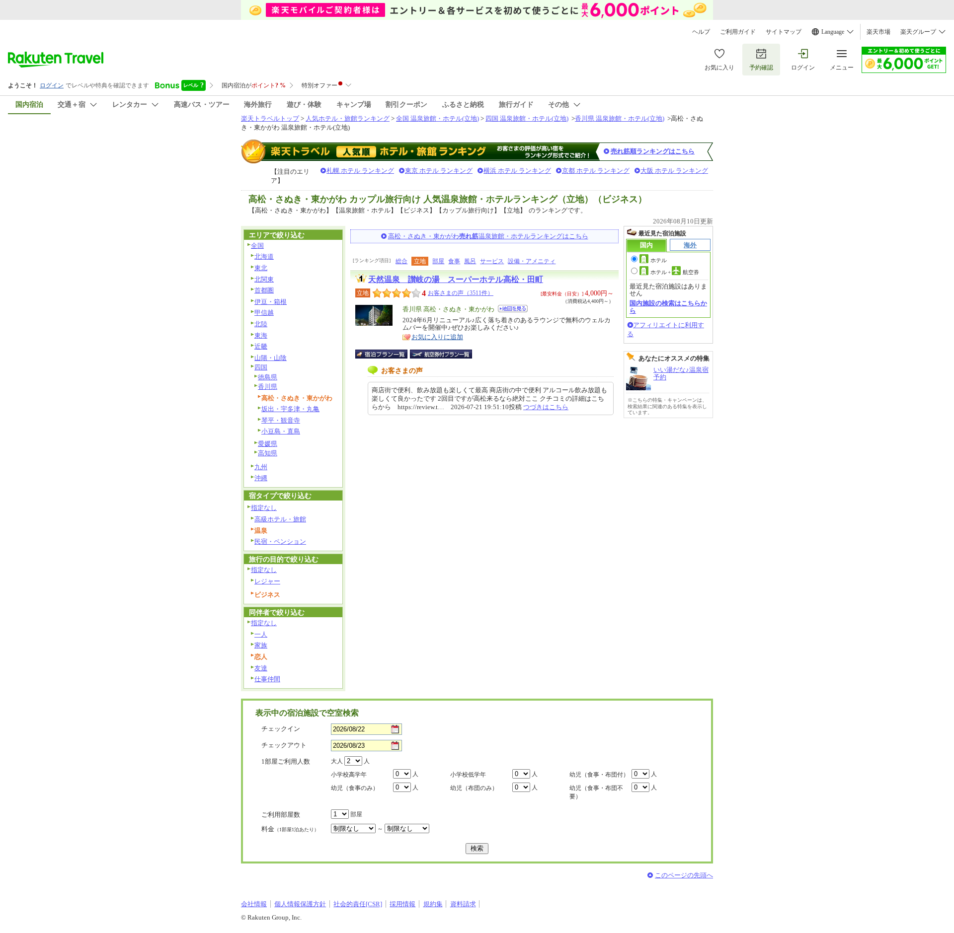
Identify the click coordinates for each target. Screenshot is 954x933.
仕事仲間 (267, 679)
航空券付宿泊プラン (441, 354)
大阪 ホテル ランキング (674, 170)
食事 (454, 261)
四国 (260, 367)
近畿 (260, 346)
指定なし (264, 507)
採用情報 (402, 904)
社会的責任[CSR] (357, 904)
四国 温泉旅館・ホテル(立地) (526, 118)
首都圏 (264, 290)
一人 (260, 634)
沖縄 (260, 478)
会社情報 (254, 904)
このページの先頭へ (684, 875)
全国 (257, 245)
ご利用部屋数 (280, 814)
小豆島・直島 (280, 431)
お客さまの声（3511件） (460, 292)
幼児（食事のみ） (355, 788)
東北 (260, 268)
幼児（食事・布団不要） (596, 792)
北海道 (264, 256)
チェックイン (280, 728)
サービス (492, 261)
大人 (337, 761)
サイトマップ (783, 31)
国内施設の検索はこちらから (668, 306)
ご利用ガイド (738, 31)
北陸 (260, 324)
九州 (260, 467)
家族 (260, 645)
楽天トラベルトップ (270, 118)
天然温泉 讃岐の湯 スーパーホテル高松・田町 (455, 279)
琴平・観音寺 (280, 420)
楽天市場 (878, 31)
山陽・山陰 (270, 357)
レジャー (267, 581)
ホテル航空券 (674, 272)
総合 (401, 261)
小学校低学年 (468, 774)
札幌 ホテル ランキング (360, 170)
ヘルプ (701, 31)
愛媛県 (267, 443)
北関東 (264, 279)
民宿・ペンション (280, 541)
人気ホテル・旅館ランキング (348, 118)
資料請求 (463, 904)
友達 (260, 668)
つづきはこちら (545, 407)
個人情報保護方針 (300, 904)
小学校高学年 (349, 774)
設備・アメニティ (532, 261)
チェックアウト (284, 745)
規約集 (433, 904)
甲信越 (264, 312)
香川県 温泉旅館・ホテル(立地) (619, 118)
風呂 (470, 261)
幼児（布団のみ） (474, 788)
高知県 (267, 453)
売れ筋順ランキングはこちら (653, 151)
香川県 (267, 386)
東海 (260, 335)
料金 (290, 829)
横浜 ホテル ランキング (517, 170)
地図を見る (513, 308)
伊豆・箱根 (270, 301)
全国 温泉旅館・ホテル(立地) (437, 118)
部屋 (438, 261)
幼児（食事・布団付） (599, 774)
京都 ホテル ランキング (596, 170)
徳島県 (267, 377)
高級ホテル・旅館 (280, 519)
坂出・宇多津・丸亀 (290, 409)
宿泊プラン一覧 (386, 354)
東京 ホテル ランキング (439, 170)
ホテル (658, 260)
